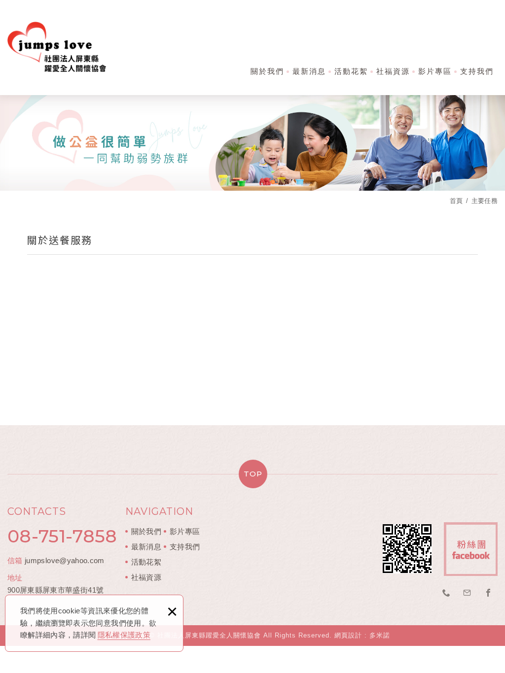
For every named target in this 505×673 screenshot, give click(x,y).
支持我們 (477, 71)
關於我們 (267, 71)
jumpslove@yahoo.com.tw (467, 593)
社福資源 (393, 71)
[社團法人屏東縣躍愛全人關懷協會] (56, 46)
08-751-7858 (62, 536)
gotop (252, 474)
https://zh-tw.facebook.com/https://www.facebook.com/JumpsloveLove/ (488, 593)
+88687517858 (446, 593)
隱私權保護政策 (124, 635)
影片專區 (435, 71)
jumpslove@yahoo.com (65, 560)
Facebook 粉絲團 (471, 549)
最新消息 (309, 71)
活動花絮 (351, 71)
